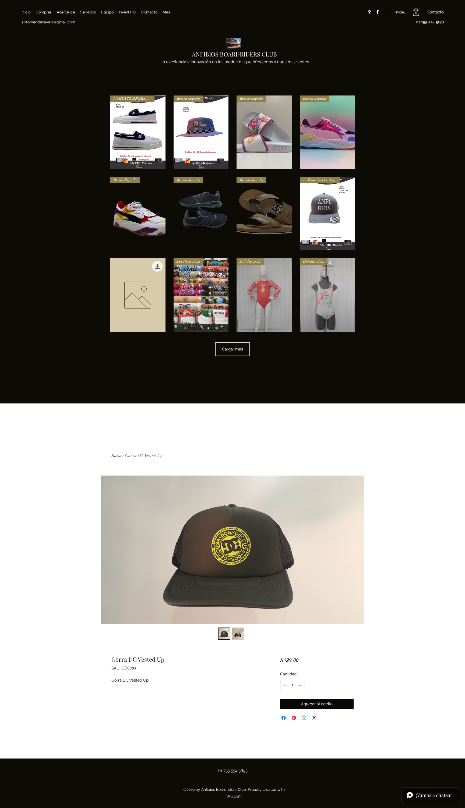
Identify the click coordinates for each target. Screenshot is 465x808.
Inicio (116, 455)
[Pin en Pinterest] (294, 718)
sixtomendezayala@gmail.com (48, 22)
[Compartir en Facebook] (283, 718)
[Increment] (300, 685)
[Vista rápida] (137, 295)
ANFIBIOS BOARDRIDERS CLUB (234, 54)
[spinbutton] (292, 685)
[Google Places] (369, 12)
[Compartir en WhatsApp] (304, 718)
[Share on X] (314, 718)
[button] (416, 12)
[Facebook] (377, 12)
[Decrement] (284, 685)
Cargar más (232, 349)
